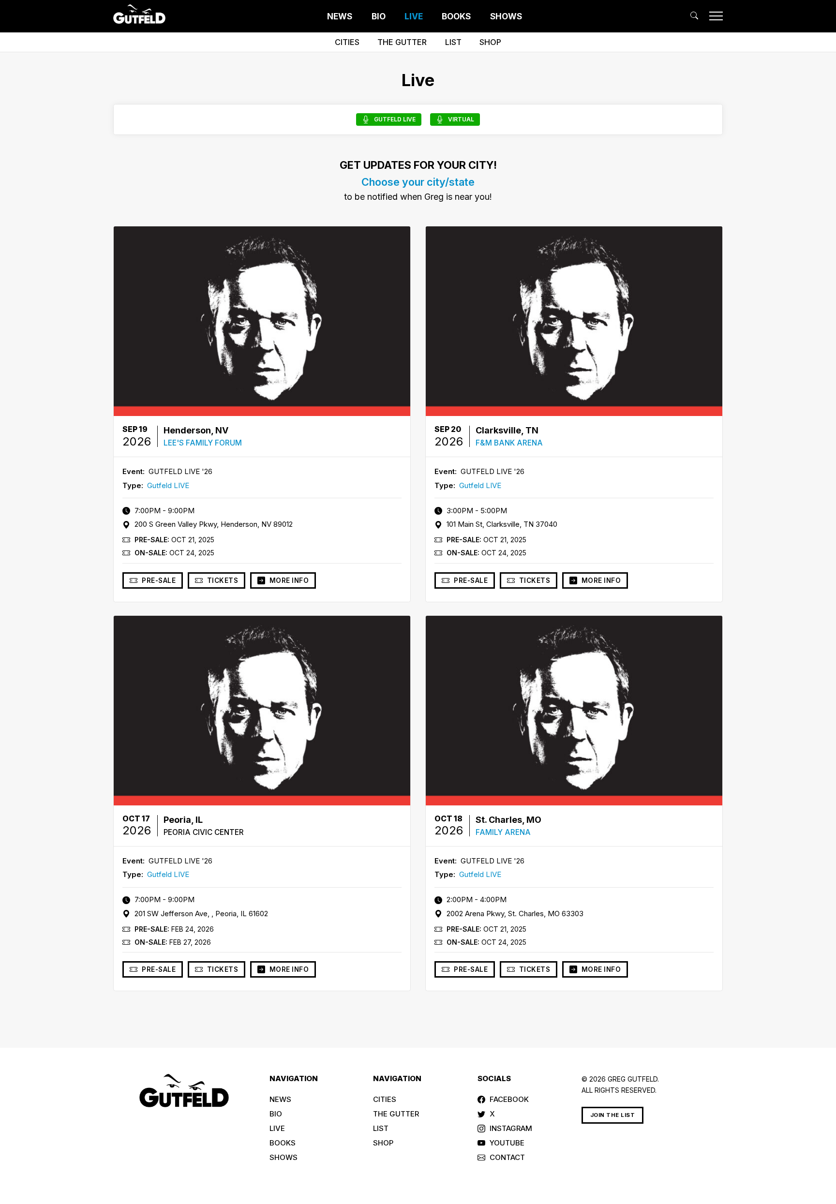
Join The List (612, 1115)
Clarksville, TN (507, 430)
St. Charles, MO (508, 820)
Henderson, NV (196, 430)
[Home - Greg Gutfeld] (139, 14)
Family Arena (503, 832)
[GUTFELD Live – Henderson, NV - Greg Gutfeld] (262, 321)
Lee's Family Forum (203, 442)
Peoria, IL (183, 820)
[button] (694, 16)
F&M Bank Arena (509, 442)
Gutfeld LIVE (168, 485)
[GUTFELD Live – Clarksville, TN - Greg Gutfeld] (574, 321)
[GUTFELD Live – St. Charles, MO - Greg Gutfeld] (574, 710)
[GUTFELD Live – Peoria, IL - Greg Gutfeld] (262, 710)
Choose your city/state (418, 182)
